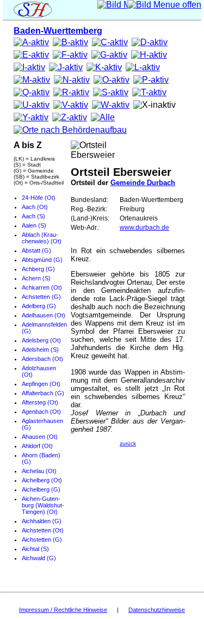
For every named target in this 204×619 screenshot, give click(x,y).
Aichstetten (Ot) (43, 530)
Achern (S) (36, 278)
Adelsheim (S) (40, 349)
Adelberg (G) (39, 306)
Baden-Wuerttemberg (58, 30)
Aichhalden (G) (41, 521)
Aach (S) (33, 216)
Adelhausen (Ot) (43, 315)
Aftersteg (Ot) (40, 402)
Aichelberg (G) (41, 489)
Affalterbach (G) (43, 393)
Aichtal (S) (35, 549)
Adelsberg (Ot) (41, 340)
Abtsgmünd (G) (42, 259)
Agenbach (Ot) (41, 411)
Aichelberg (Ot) (42, 480)
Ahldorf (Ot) (37, 446)
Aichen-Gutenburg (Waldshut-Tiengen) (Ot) (43, 505)
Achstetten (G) (41, 296)
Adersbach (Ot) (42, 359)
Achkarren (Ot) (42, 287)
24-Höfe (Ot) (38, 197)
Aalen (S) (34, 225)
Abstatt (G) (36, 250)
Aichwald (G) (39, 558)
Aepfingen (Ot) (41, 384)
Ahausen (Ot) (40, 436)
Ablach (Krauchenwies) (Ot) (41, 237)
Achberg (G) (38, 269)
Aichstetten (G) (42, 539)
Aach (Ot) (35, 207)
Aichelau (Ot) (39, 471)
